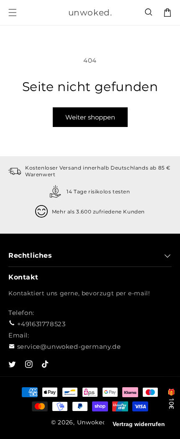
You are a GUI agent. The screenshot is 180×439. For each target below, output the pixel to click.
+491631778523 (41, 324)
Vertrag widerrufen (139, 424)
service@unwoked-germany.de (69, 346)
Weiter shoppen (90, 117)
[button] (149, 12)
